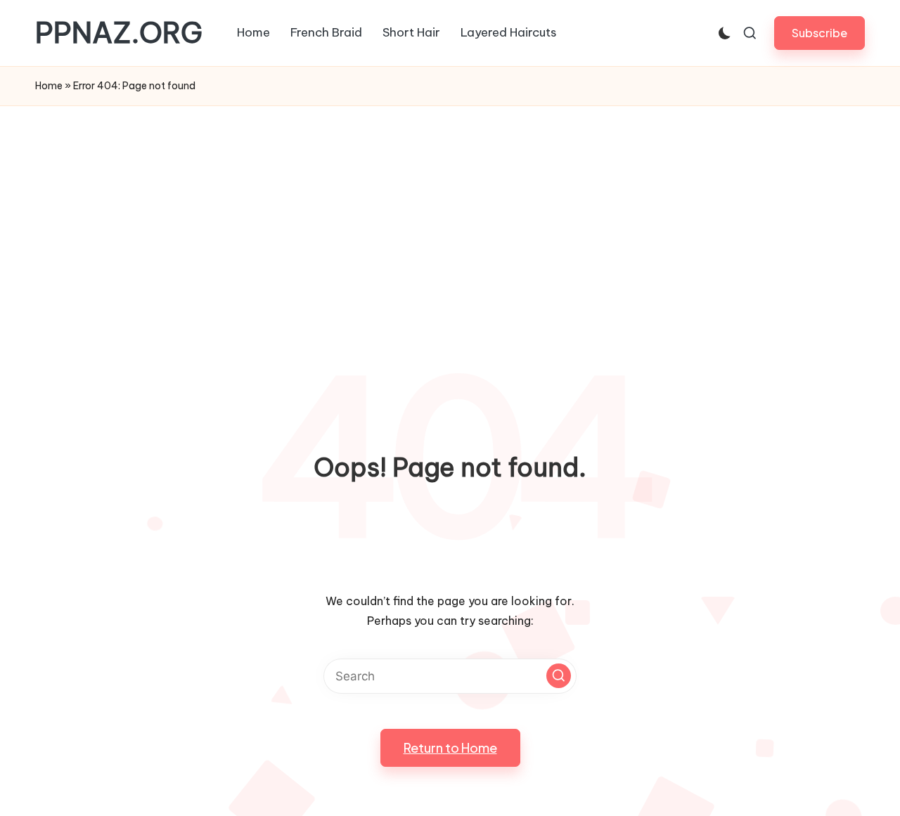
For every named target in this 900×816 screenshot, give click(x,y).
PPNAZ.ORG (118, 33)
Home (49, 85)
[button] (819, 32)
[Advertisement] (450, 211)
